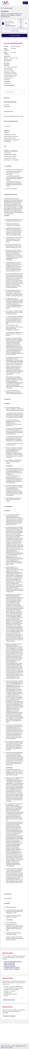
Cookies (13, 1045)
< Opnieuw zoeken (14, 30)
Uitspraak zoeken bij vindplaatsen (12, 969)
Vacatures (3, 1047)
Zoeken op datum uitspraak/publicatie (13, 961)
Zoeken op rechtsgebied (9, 966)
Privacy (9, 1045)
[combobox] (14, 92)
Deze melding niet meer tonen (21, 23)
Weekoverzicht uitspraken (9, 1016)
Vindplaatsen (7, 81)
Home (2, 8)
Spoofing (24, 1045)
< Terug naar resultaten (14, 35)
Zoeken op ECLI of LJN (9, 964)
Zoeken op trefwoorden (9, 963)
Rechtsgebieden (8, 60)
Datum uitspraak (6, 49)
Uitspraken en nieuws (8, 8)
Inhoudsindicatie (8, 68)
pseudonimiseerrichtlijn (10, 25)
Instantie (6, 46)
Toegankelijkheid (18, 1045)
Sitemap (5, 1045)
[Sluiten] (26, 23)
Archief (6, 1047)
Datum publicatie (6, 53)
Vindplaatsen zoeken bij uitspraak (12, 967)
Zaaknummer (7, 56)
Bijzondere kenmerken (7, 64)
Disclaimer (10, 1047)
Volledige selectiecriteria (9, 999)
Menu (25, 2)
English (2, 1045)
